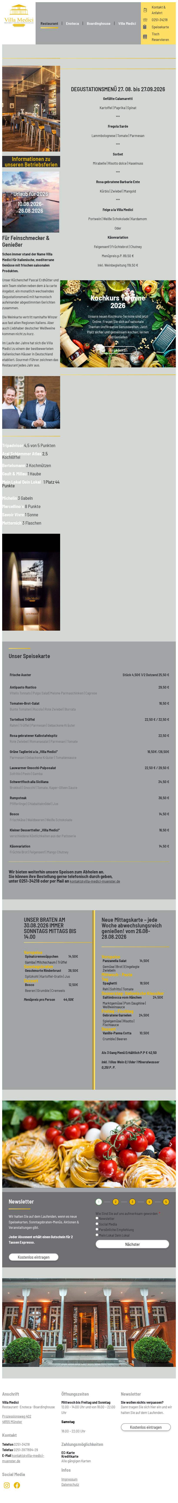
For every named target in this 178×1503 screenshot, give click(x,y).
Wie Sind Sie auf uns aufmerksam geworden (127, 1213)
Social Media (108, 1224)
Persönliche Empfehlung (116, 1230)
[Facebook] (16, 1485)
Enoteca (72, 23)
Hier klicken (118, 350)
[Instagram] (6, 1485)
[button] (7, 1144)
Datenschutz (70, 1484)
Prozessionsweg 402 (16, 1416)
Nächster (132, 1244)
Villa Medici (127, 23)
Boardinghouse (98, 23)
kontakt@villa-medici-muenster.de (95, 881)
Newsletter (107, 1218)
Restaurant (49, 23)
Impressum (69, 1479)
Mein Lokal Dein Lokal (114, 1235)
